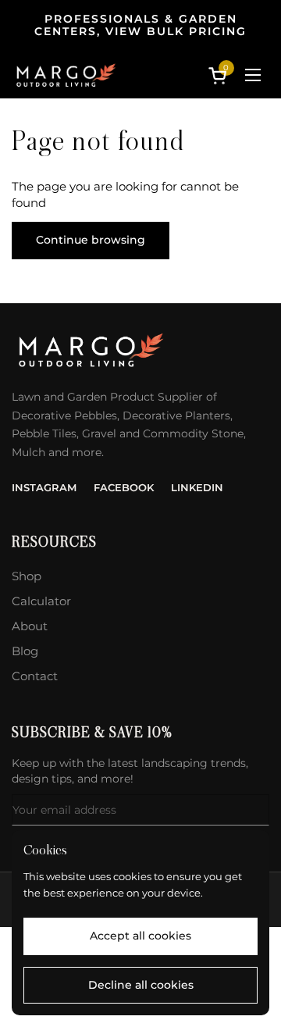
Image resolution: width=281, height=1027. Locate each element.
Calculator (41, 601)
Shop (26, 576)
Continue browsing (90, 240)
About (30, 626)
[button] (220, 75)
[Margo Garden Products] (65, 75)
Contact (35, 676)
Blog (25, 651)
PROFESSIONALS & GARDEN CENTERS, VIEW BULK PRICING (140, 25)
